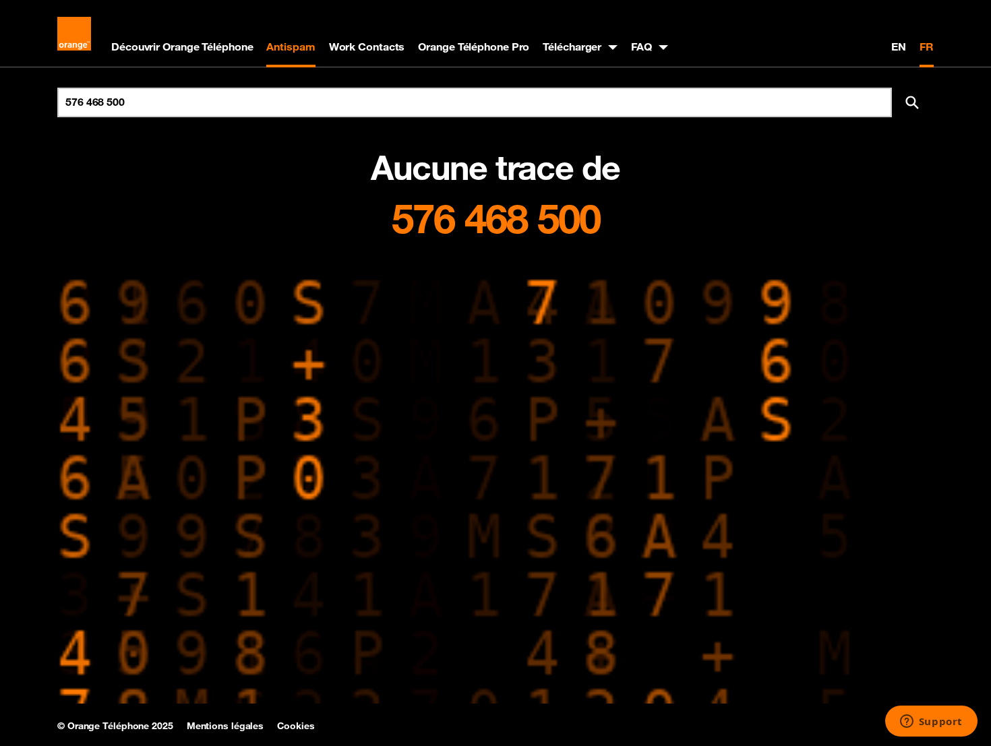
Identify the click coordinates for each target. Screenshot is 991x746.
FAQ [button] (641, 46)
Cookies (295, 725)
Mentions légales (225, 725)
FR (927, 46)
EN (898, 46)
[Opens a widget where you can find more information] (931, 722)
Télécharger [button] (572, 46)
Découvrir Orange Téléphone (182, 46)
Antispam (290, 46)
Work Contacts (367, 46)
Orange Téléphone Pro (473, 46)
